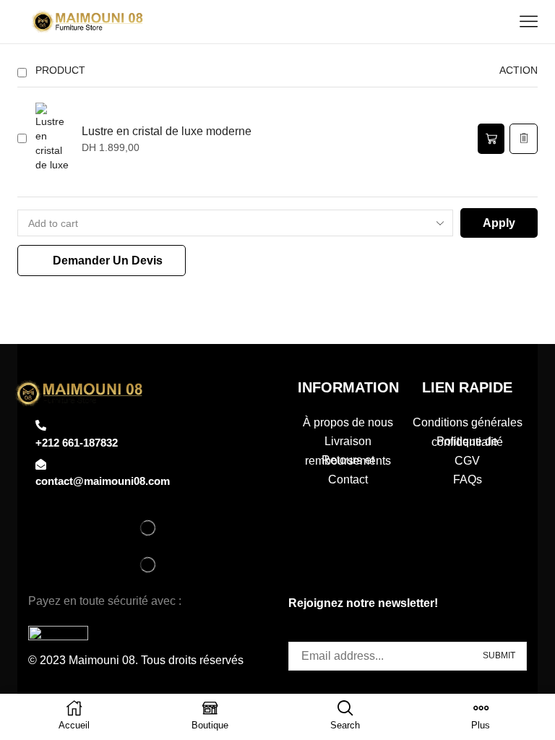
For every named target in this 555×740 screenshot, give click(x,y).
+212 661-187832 (76, 442)
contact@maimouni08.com (102, 481)
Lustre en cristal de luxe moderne (166, 131)
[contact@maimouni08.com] (40, 464)
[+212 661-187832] (40, 425)
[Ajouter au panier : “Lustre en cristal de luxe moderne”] (491, 139)
